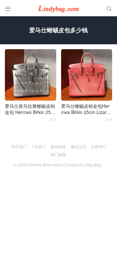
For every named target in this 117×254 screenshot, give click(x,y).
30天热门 (19, 146)
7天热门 (39, 146)
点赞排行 (98, 146)
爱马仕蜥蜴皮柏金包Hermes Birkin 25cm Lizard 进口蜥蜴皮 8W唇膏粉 (85, 109)
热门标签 (58, 154)
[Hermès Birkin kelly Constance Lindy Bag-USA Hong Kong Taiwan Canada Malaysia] (58, 8)
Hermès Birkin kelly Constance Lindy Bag (64, 164)
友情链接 (58, 146)
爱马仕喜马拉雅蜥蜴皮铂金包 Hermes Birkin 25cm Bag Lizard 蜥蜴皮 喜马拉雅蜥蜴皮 (30, 109)
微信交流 (78, 146)
